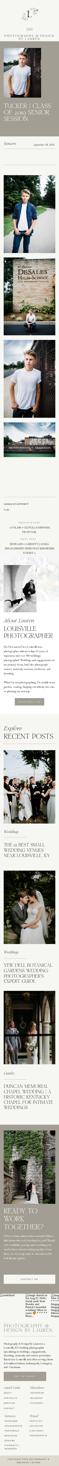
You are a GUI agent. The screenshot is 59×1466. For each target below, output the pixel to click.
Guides (9, 1073)
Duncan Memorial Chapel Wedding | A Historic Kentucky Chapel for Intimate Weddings (28, 1097)
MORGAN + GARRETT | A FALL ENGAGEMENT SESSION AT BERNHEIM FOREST (29, 548)
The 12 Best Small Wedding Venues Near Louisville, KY (27, 850)
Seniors (10, 144)
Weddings (11, 832)
